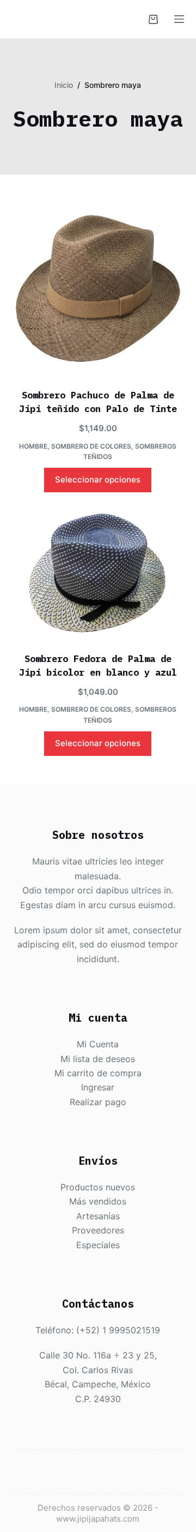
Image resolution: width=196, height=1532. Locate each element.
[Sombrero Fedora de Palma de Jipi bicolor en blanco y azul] (98, 574)
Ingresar (97, 1087)
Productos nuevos (97, 1187)
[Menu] (179, 19)
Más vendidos (97, 1201)
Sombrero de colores (91, 446)
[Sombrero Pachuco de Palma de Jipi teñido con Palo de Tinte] (98, 288)
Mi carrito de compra (98, 1073)
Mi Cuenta (98, 1044)
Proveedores (98, 1230)
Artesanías (98, 1216)
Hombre (33, 446)
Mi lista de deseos (97, 1058)
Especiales (98, 1244)
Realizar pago (98, 1101)
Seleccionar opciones (97, 479)
